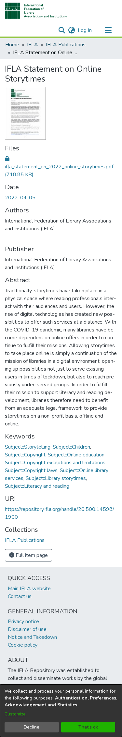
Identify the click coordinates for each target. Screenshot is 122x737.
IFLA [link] (32, 44)
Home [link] (12, 44)
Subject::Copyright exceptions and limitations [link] (55, 462)
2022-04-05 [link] (20, 197)
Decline (31, 727)
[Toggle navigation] (108, 30)
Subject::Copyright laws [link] (31, 470)
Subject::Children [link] (71, 447)
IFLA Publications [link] (66, 44)
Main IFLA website (29, 588)
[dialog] (61, 710)
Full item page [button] (31, 555)
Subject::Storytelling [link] (27, 447)
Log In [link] (85, 30)
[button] (36, 11)
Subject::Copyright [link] (25, 454)
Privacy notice (23, 621)
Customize (15, 714)
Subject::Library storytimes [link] (56, 478)
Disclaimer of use (27, 629)
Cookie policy (22, 645)
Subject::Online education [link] (76, 454)
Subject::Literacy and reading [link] (37, 486)
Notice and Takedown (32, 637)
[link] (59, 166)
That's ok (88, 727)
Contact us (20, 596)
